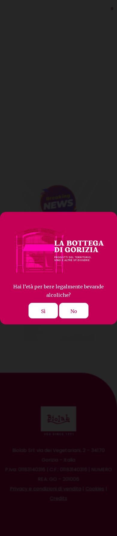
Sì (43, 311)
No (73, 311)
